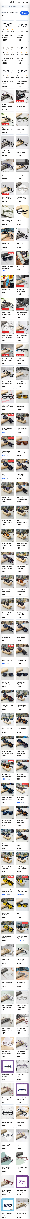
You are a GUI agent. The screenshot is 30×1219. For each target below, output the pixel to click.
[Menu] (2, 2)
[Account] (23, 2)
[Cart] (27, 2)
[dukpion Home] (15, 2)
